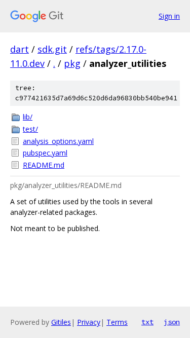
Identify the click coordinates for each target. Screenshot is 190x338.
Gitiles (61, 322)
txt (147, 321)
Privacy (88, 322)
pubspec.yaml (45, 153)
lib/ (27, 117)
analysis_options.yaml (58, 141)
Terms (117, 322)
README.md (43, 165)
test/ (30, 129)
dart (19, 49)
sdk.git (52, 49)
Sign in (169, 16)
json (172, 321)
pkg (72, 63)
